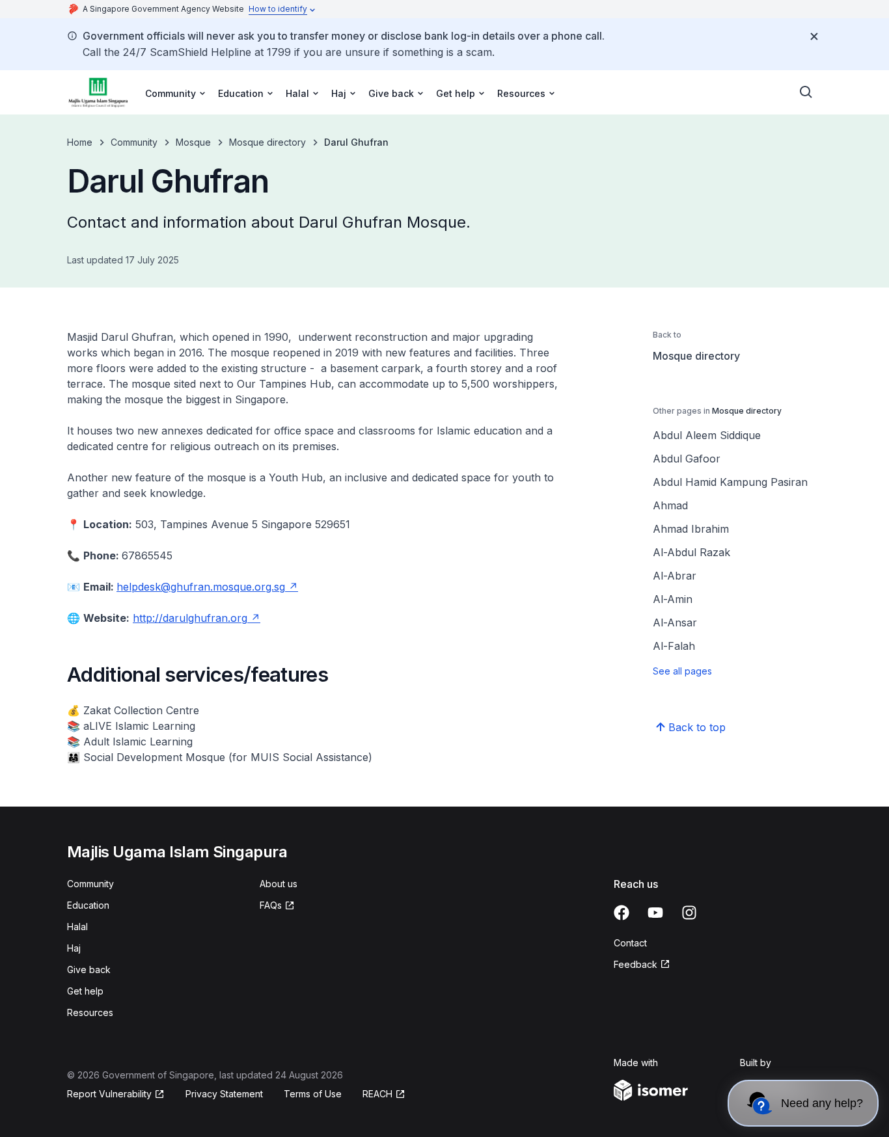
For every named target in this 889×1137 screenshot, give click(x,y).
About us (278, 883)
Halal (77, 926)
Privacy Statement (224, 1093)
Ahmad (670, 505)
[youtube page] (655, 912)
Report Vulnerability (109, 1093)
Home (79, 142)
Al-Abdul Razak (691, 552)
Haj (74, 948)
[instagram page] (689, 912)
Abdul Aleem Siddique (707, 435)
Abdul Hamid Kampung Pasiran (730, 481)
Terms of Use (313, 1093)
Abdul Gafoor (686, 458)
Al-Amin (672, 599)
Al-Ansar (675, 622)
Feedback (635, 964)
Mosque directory (267, 142)
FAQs (271, 905)
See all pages (682, 670)
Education (88, 905)
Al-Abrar (674, 575)
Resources (90, 1012)
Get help (85, 991)
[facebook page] (621, 912)
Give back (89, 969)
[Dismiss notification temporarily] (814, 36)
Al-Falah (674, 645)
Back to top (697, 727)
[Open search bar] (806, 92)
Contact (630, 942)
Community (134, 142)
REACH (377, 1093)
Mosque (193, 142)
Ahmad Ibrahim (691, 528)
